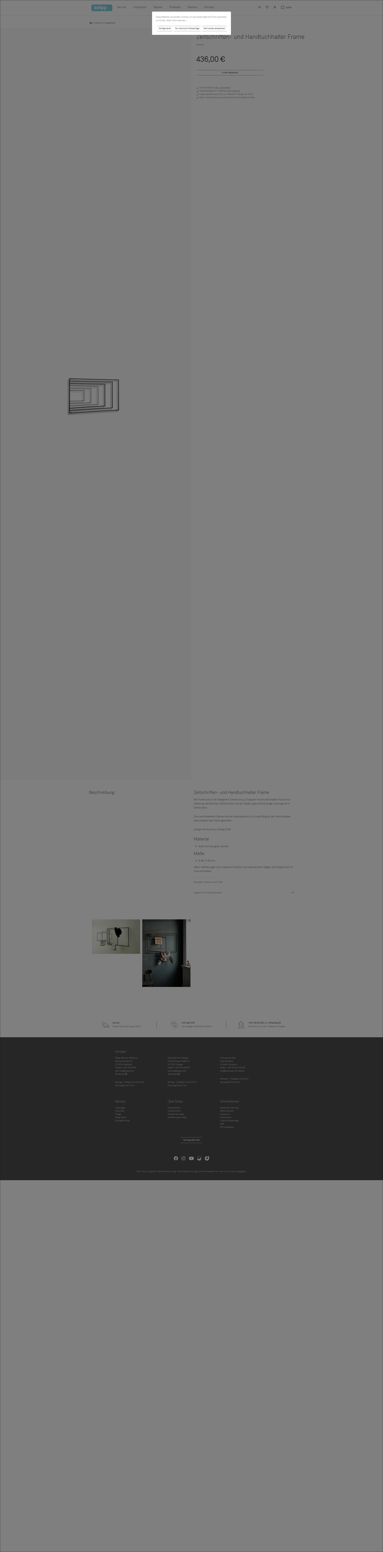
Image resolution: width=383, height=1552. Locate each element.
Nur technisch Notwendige (187, 28)
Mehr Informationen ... (177, 20)
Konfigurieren (165, 28)
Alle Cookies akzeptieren (214, 28)
